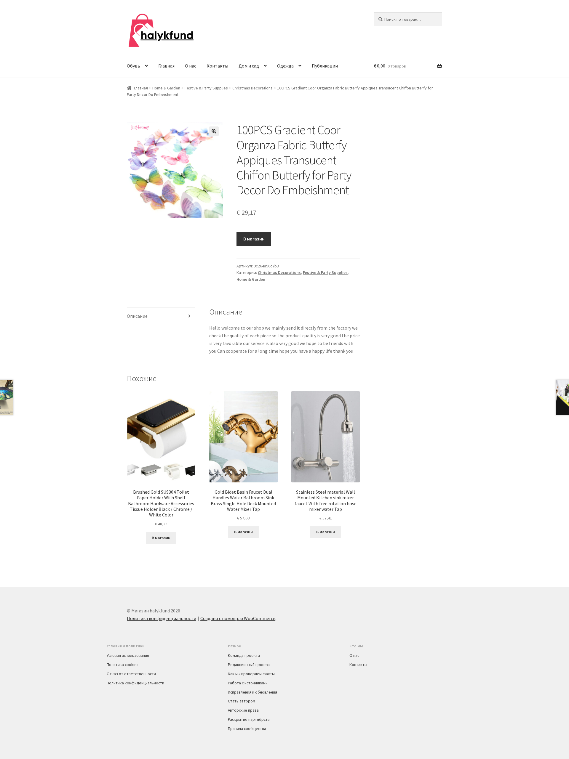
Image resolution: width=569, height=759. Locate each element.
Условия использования (128, 655)
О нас (190, 66)
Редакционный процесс (249, 664)
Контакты (217, 66)
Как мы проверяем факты (251, 673)
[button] (214, 131)
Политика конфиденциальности (161, 618)
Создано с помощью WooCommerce (237, 618)
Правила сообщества (247, 728)
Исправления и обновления (252, 692)
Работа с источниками (248, 683)
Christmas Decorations (252, 88)
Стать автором (241, 701)
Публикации (325, 66)
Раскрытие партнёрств (249, 719)
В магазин (254, 239)
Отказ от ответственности (131, 673)
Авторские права (243, 710)
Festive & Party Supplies (206, 88)
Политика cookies (122, 664)
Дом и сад (249, 66)
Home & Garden (166, 88)
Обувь (133, 66)
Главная (166, 66)
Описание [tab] (137, 316)
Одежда (285, 66)
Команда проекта (244, 655)
